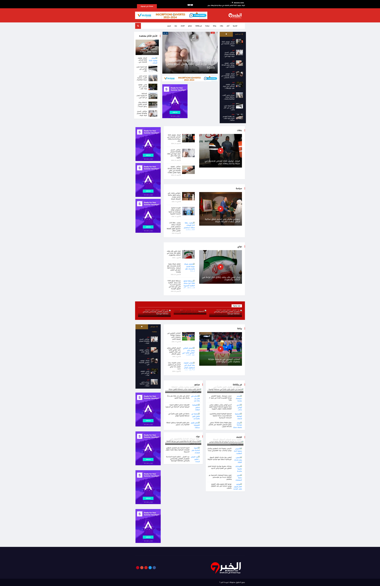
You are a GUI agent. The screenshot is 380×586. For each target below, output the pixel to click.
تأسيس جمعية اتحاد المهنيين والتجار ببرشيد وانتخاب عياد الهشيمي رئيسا (220, 449)
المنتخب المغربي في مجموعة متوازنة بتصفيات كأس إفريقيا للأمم (224, 360)
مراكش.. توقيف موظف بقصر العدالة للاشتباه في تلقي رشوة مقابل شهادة (191, 63)
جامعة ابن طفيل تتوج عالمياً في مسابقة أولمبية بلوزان (227, 388)
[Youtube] (146, 567)
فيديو (169, 25)
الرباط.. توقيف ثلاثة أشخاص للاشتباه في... (142, 60)
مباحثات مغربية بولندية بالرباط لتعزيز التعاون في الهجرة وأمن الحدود (220, 467)
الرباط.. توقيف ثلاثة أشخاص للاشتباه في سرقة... (228, 43)
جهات (221, 25)
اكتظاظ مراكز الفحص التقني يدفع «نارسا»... (142, 104)
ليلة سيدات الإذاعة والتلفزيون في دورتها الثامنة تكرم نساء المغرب (184, 440)
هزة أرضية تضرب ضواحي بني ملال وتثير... (229, 107)
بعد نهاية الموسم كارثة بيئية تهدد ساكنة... (229, 118)
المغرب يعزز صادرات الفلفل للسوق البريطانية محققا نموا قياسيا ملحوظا (220, 458)
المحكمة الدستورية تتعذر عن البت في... (142, 95)
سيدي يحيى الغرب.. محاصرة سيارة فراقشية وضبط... (228, 97)
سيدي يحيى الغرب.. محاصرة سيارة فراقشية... (141, 78)
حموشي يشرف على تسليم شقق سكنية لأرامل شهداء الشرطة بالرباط (222, 220)
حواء (175, 25)
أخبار (228, 25)
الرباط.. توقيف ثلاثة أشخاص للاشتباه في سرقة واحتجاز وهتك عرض (222, 162)
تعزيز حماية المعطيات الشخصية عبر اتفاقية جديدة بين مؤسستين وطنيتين (220, 477)
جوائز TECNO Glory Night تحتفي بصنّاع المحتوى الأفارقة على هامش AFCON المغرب (220, 425)
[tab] (226, 34)
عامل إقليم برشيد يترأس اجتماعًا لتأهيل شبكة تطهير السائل (185, 388)
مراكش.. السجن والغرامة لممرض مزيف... (144, 341)
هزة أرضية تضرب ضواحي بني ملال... (141, 69)
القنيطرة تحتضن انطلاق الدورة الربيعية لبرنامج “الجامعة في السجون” (177, 406)
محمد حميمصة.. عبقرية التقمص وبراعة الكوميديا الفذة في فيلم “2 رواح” (220, 398)
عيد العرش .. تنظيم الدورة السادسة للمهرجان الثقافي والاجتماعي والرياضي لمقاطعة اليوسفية (227, 311)
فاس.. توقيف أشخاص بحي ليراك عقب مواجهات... (229, 86)
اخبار (233, 40)
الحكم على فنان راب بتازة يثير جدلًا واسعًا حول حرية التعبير (178, 397)
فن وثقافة (198, 25)
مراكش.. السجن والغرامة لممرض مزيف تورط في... (229, 54)
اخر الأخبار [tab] (238, 34)
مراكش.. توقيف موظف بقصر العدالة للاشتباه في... (228, 65)
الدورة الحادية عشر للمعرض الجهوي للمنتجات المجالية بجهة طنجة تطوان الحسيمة (177, 450)
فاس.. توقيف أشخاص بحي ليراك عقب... (142, 87)
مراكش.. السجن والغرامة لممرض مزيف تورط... (142, 113)
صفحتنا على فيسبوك (147, 6)
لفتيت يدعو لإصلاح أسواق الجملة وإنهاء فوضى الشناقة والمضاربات (226, 440)
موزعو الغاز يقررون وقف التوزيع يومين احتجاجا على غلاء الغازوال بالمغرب (221, 486)
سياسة (207, 25)
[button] (189, 4)
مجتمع (190, 25)
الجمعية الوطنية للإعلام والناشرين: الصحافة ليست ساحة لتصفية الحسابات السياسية (220, 416)
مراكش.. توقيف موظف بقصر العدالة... (144, 352)
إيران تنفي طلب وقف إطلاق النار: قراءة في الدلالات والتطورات (221, 278)
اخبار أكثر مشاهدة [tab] (154, 329)
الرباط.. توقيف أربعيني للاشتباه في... (144, 362)
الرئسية (235, 25)
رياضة (214, 25)
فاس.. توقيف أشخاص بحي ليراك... (144, 373)
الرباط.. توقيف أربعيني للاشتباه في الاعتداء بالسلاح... (228, 75)
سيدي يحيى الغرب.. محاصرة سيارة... (144, 384)
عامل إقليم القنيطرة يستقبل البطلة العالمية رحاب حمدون (177, 424)
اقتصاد (183, 25)
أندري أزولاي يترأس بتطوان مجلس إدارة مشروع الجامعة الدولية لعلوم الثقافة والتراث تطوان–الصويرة (220, 407)
